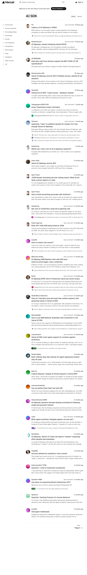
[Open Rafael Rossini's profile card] (28, 42)
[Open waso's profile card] (28, 417)
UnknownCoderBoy (38, 385)
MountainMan (36, 315)
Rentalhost (35, 434)
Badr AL (34, 371)
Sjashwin (34, 495)
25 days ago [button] (79, 73)
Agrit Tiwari (35, 175)
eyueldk (34, 240)
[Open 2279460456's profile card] (28, 58)
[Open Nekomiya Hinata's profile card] (28, 257)
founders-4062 (36, 479)
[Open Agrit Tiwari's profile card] (28, 175)
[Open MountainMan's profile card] (28, 315)
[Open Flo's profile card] (28, 25)
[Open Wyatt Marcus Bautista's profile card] (28, 296)
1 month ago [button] (79, 104)
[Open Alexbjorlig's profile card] (28, 146)
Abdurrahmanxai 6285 (39, 400)
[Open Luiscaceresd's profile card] (28, 334)
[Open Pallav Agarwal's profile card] (28, 223)
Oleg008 (34, 451)
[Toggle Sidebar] (22, 43)
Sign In (80, 2)
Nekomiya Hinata (37, 257)
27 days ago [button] (79, 90)
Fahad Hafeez (36, 354)
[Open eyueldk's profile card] (28, 240)
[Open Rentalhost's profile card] (28, 434)
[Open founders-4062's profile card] (28, 479)
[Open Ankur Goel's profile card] (28, 160)
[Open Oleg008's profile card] (28, 451)
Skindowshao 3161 (37, 73)
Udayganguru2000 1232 (40, 104)
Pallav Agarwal (36, 223)
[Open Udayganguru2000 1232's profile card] (28, 104)
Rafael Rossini (36, 42)
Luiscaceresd (36, 334)
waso (33, 417)
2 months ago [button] (78, 160)
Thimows (34, 121)
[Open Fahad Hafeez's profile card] (28, 354)
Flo (32, 25)
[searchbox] (42, 2)
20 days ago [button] (79, 58)
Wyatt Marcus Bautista (39, 296)
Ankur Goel (35, 160)
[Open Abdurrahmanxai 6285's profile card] (28, 400)
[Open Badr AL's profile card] (28, 371)
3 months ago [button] (78, 371)
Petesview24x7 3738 (38, 465)
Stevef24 (34, 90)
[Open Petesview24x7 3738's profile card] (28, 465)
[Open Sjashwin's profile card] (28, 495)
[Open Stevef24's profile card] (28, 90)
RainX (33, 276)
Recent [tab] (79, 16)
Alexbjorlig (35, 146)
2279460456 (35, 58)
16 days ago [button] (79, 25)
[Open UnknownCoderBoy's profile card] (28, 385)
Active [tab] (73, 16)
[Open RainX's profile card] (28, 276)
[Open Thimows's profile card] (28, 121)
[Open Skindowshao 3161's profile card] (28, 73)
